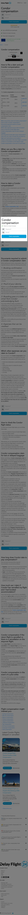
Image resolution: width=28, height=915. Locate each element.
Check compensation (14, 236)
